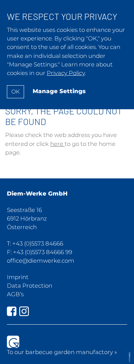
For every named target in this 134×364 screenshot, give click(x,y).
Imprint (18, 277)
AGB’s (15, 294)
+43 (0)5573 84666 (37, 243)
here (57, 143)
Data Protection (29, 285)
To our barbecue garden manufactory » (62, 352)
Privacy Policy (66, 73)
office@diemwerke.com (40, 260)
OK (15, 91)
